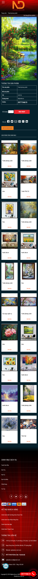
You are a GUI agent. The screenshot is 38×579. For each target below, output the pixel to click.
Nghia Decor (14, 574)
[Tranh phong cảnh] (9, 149)
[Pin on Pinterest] (19, 122)
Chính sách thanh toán (7, 529)
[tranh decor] (9, 240)
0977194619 (25, 574)
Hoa (3, 191)
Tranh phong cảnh (7, 161)
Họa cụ (3, 474)
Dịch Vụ (3, 470)
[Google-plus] (21, 496)
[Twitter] (16, 496)
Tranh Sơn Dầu (5, 465)
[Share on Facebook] (8, 122)
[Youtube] (26, 496)
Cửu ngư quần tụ (7, 314)
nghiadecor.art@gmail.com (13, 560)
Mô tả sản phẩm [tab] (7, 128)
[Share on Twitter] (12, 122)
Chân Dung (4, 484)
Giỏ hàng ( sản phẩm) (29, 15)
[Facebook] (11, 496)
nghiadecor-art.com (16, 550)
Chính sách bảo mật (6, 524)
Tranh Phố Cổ (25, 191)
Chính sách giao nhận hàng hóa (9, 519)
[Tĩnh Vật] (28, 424)
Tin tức (3, 489)
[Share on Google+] (23, 122)
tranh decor (5, 252)
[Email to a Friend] (16, 122)
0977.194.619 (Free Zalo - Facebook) (15, 554)
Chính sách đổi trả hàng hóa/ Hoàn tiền (11, 515)
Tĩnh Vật (23, 436)
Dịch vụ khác (4, 479)
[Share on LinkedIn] (26, 122)
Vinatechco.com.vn (19, 576)
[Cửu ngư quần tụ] (9, 301)
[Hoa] (9, 179)
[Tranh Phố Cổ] (28, 179)
